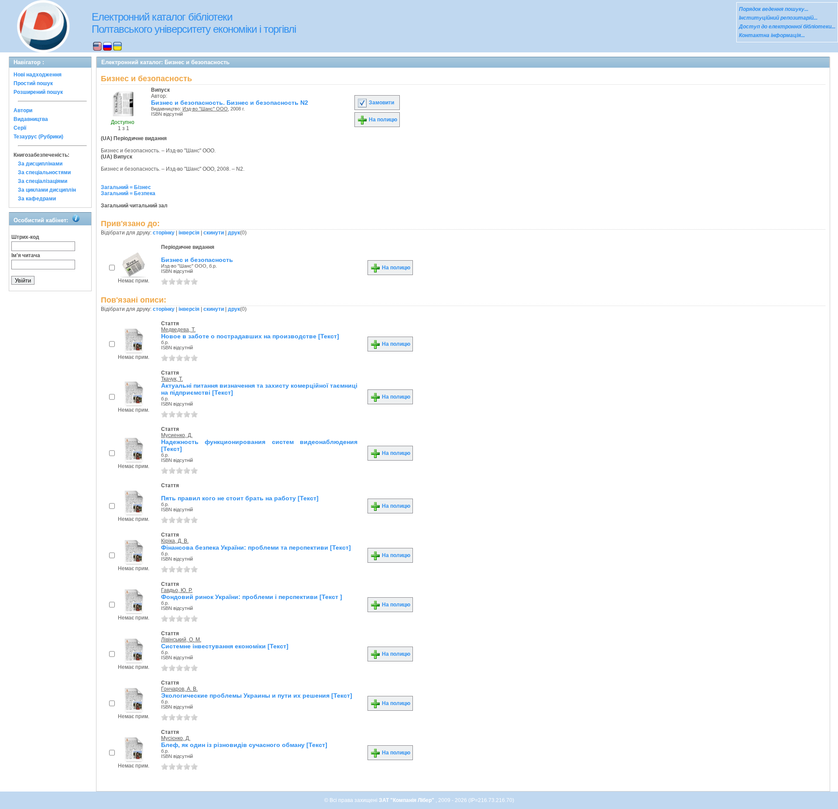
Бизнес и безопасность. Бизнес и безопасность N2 (229, 102)
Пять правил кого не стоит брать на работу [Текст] (240, 498)
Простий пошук (33, 83)
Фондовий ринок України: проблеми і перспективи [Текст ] (251, 596)
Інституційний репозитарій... (778, 18)
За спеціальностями (44, 172)
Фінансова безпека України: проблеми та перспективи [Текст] (256, 547)
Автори (23, 110)
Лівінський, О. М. (181, 640)
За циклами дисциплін (47, 190)
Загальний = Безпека (128, 193)
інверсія (189, 233)
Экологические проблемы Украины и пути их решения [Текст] (256, 695)
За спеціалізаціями (42, 181)
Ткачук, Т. (172, 379)
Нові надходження (38, 75)
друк (234, 233)
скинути (213, 233)
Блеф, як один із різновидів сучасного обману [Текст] (244, 744)
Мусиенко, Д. (176, 435)
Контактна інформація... (772, 35)
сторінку (164, 233)
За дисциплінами (40, 164)
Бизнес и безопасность (197, 259)
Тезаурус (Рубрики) (38, 137)
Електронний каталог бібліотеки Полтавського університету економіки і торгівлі (194, 23)
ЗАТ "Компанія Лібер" (407, 800)
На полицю (382, 120)
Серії (20, 128)
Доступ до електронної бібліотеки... (787, 27)
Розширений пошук (38, 92)
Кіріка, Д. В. (175, 541)
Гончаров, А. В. (179, 689)
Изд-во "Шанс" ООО (205, 108)
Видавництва (31, 119)
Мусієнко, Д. (175, 738)
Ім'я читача (25, 255)
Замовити (380, 103)
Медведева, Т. (178, 330)
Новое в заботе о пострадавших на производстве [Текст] (250, 336)
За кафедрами (37, 199)
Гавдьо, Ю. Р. (176, 590)
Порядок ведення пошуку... (773, 9)
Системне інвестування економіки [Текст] (224, 646)
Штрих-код (25, 237)
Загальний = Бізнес (126, 187)
